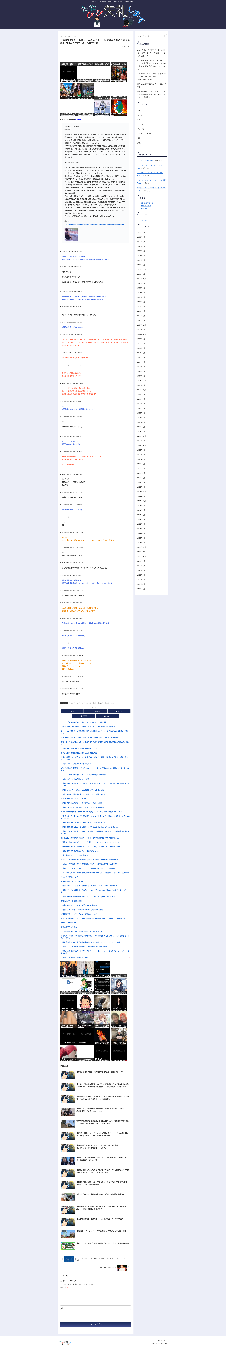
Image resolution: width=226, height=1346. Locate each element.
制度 (72, 703)
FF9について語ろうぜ (145, 161)
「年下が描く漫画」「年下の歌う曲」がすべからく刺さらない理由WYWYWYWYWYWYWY (151, 76)
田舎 (91, 703)
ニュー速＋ (64, 703)
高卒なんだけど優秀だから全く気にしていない (151, 85)
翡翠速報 (144, 209)
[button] (107, 716)
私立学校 (102, 703)
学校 (77, 703)
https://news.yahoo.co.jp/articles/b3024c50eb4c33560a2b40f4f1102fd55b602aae (94, 224)
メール (62, 1315)
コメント (64, 1287)
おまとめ (144, 220)
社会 (96, 703)
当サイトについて (162, 1340)
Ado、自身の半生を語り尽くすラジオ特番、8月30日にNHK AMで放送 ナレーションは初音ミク (151, 53)
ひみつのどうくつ (147, 203)
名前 (61, 1308)
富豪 (82, 703)
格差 (86, 703)
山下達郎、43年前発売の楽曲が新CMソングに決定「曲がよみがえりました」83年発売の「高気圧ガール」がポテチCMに (151, 65)
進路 (113, 703)
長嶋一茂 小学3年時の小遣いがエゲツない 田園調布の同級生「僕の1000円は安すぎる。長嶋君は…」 (151, 94)
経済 (108, 703)
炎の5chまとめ (146, 206)
